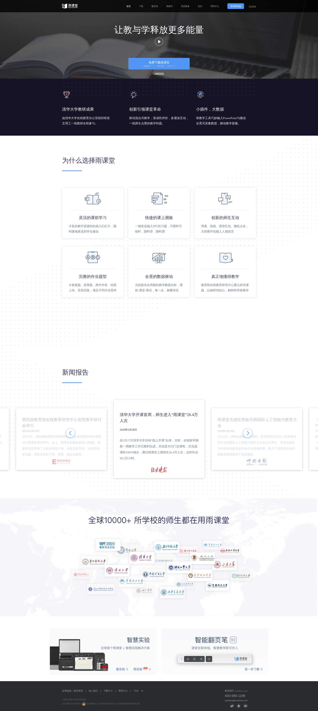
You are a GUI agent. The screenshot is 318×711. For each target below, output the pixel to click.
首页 (128, 6)
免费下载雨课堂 (159, 64)
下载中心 (108, 690)
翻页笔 (155, 6)
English (252, 6)
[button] (70, 433)
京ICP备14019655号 (71, 704)
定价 (200, 6)
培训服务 (185, 6)
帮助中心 (215, 6)
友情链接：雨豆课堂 (72, 690)
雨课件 (169, 6)
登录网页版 (235, 6)
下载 (141, 6)
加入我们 (93, 690)
